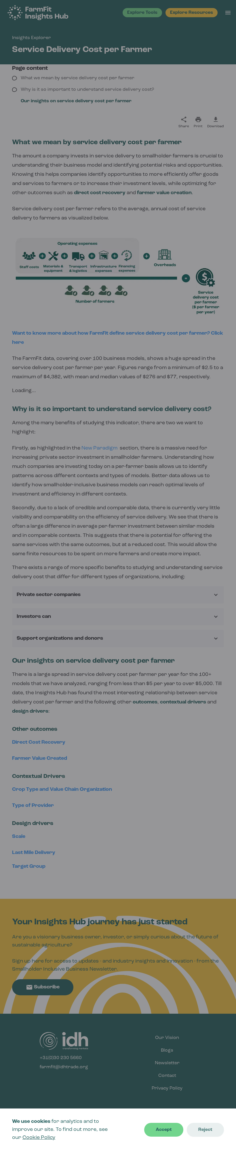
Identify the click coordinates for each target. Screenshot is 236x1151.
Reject (205, 1129)
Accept (164, 1129)
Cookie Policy (38, 1137)
